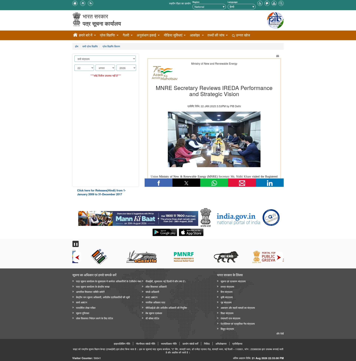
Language (233, 2)
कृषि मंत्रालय (227, 297)
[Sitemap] (274, 3)
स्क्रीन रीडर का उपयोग (180, 3)
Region (196, 2)
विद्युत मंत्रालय (227, 329)
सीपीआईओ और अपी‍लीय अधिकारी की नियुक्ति (166, 308)
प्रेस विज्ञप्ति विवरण (111, 46)
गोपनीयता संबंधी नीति (145, 343)
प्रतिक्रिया (237, 343)
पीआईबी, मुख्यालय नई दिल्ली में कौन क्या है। (166, 281)
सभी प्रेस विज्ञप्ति (90, 46)
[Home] (75, 35)
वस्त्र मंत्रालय (227, 286)
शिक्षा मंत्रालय (227, 313)
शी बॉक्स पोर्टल (152, 318)
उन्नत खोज (242, 35)
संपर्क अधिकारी (152, 292)
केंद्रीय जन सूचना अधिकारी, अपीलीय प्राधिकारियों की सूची (103, 297)
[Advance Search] (281, 3)
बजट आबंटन (151, 297)
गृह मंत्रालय (226, 302)
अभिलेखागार (221, 343)
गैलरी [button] (126, 35)
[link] (138, 217)
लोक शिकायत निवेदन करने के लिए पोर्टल (94, 318)
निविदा (207, 343)
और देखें (280, 333)
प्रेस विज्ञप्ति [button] (107, 35)
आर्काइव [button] (195, 35)
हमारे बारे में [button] (85, 35)
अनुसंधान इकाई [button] (146, 35)
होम (76, 46)
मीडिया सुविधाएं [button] (173, 35)
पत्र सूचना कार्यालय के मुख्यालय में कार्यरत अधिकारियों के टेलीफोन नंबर (108, 281)
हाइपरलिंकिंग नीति (122, 343)
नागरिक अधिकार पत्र (155, 302)
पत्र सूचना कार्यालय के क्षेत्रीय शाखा (93, 286)
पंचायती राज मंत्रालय (230, 318)
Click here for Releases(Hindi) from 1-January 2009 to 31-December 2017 (101, 192)
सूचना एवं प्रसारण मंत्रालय (233, 281)
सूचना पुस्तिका (82, 313)
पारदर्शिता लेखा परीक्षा (85, 308)
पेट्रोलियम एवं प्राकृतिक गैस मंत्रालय (238, 323)
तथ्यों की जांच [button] (215, 35)
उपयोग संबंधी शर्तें (190, 343)
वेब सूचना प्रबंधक (154, 313)
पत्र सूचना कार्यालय (102, 23)
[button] (259, 3)
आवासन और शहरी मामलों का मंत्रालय (238, 308)
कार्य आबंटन (81, 302)
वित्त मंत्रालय (227, 292)
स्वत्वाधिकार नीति (169, 343)
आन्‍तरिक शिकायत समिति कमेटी (90, 292)
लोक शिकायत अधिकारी (156, 286)
